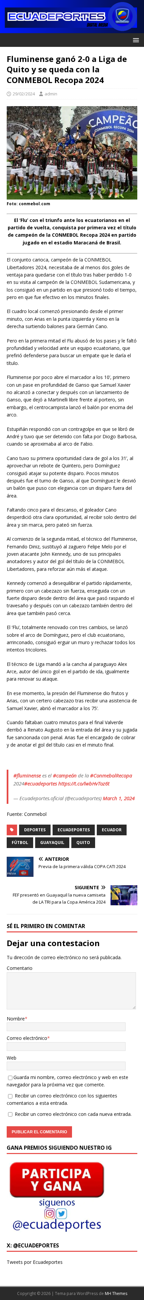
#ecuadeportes (40, 783)
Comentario (19, 968)
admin (51, 94)
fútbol (20, 842)
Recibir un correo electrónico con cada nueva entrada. (73, 1114)
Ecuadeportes (74, 830)
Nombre (16, 1018)
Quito (83, 842)
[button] (134, 40)
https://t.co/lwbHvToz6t (84, 783)
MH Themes (116, 1293)
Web (11, 1058)
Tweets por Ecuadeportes (35, 1262)
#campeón (65, 775)
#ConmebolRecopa (111, 775)
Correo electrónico (27, 1038)
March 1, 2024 (119, 798)
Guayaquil (52, 842)
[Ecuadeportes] (72, 29)
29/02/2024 (24, 94)
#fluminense (27, 775)
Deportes (35, 830)
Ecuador (112, 830)
